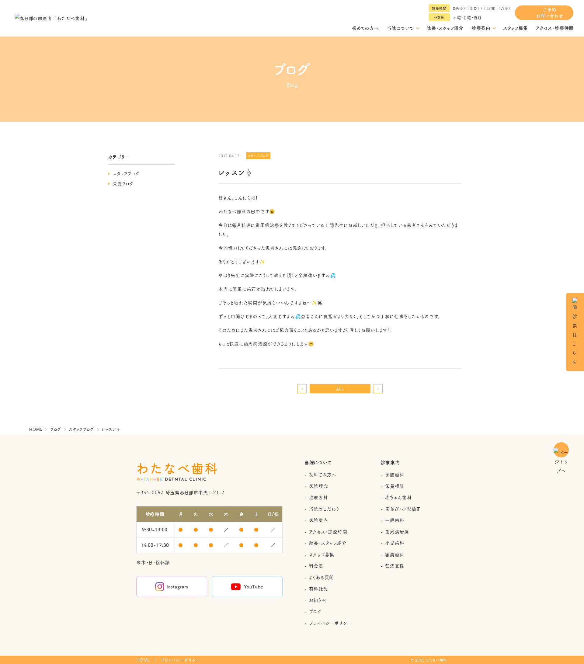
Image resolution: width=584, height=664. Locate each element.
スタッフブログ (126, 173)
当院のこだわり (324, 509)
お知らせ (318, 600)
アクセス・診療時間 (555, 28)
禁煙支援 (394, 565)
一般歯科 (394, 520)
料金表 (316, 565)
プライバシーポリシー (330, 623)
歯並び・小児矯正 (403, 509)
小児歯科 (394, 543)
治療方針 (318, 497)
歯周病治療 (397, 531)
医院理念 (318, 486)
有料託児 (318, 588)
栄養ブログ (123, 183)
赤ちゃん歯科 (398, 497)
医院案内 (318, 520)
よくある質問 (321, 577)
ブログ (315, 611)
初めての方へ (365, 28)
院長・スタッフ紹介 (445, 28)
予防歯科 (394, 474)
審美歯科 (394, 554)
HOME (143, 660)
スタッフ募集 (515, 28)
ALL (340, 388)
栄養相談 (394, 486)
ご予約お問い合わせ (549, 12)
